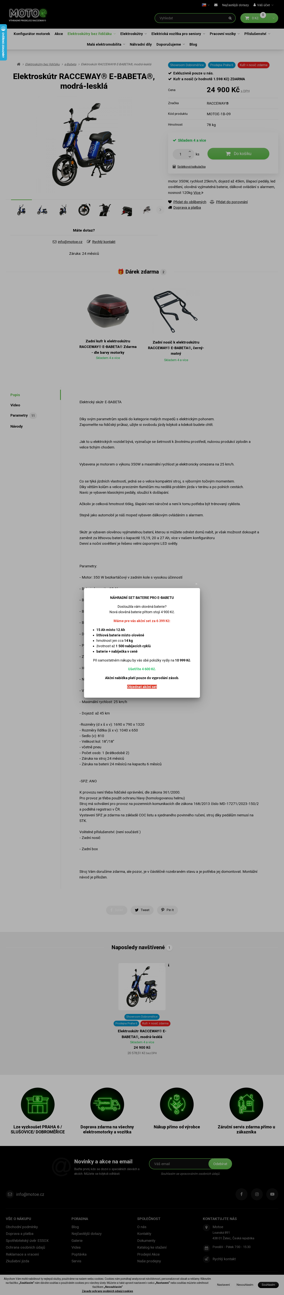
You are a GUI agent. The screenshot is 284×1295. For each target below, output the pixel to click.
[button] (196, 584)
